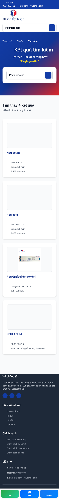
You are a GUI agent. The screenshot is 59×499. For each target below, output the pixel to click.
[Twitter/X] (55, 4)
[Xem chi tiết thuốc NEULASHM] (29, 317)
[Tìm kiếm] (52, 27)
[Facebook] (44, 4)
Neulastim (13, 152)
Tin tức (10, 416)
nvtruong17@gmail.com (25, 477)
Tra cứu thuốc (13, 411)
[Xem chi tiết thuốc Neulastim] (29, 135)
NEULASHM (14, 334)
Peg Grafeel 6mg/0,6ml (21, 276)
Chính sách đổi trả (15, 452)
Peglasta (12, 214)
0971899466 (21, 472)
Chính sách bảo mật (16, 444)
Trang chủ (7, 41)
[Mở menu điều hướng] (54, 15)
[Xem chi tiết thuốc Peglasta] (29, 197)
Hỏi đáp (10, 420)
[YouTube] (49, 4)
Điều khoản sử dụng (16, 439)
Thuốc (20, 41)
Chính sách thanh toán (18, 448)
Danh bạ (11, 424)
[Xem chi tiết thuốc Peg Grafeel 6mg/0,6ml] (29, 259)
